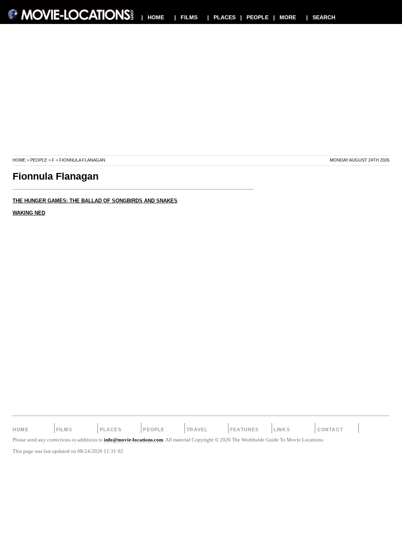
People (38, 160)
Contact (330, 429)
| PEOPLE (254, 17)
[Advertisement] (201, 100)
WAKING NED (29, 213)
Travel (197, 429)
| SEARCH (320, 17)
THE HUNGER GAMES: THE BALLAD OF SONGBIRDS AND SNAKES (95, 201)
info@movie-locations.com (133, 440)
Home (19, 160)
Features (244, 429)
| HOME (152, 17)
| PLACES (221, 17)
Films (64, 429)
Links (282, 429)
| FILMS (185, 17)
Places (111, 429)
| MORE (284, 17)
